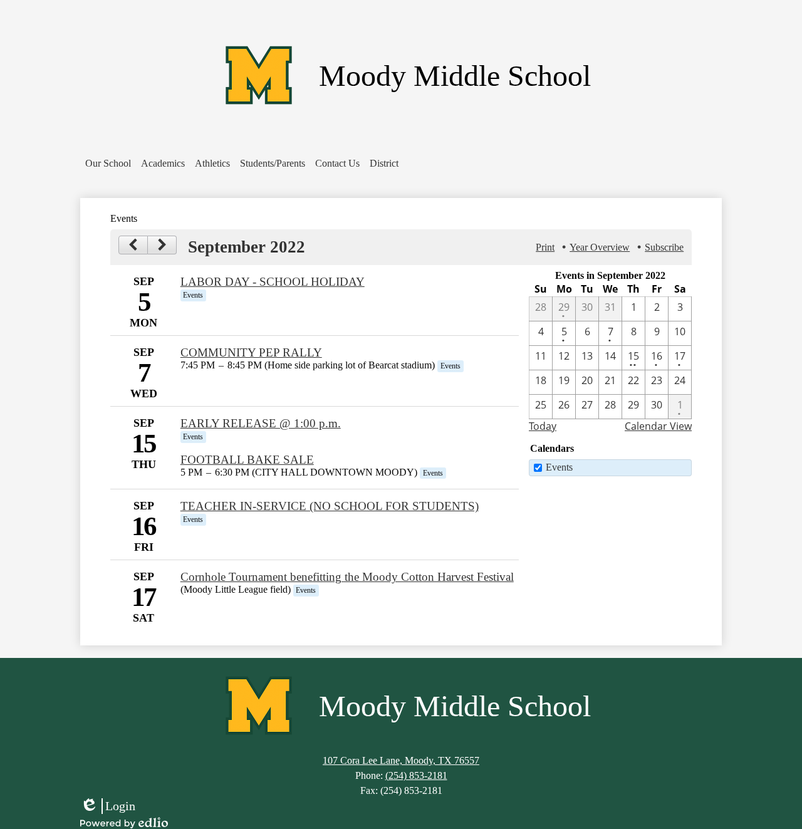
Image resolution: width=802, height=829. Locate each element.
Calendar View (658, 426)
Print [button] (545, 247)
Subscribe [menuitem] (664, 247)
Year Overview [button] (600, 247)
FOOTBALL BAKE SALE (247, 459)
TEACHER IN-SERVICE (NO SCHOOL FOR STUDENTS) (329, 506)
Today (542, 426)
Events (559, 467)
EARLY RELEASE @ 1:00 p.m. (260, 423)
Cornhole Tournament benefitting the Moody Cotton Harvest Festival (347, 576)
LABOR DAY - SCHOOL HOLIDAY (272, 281)
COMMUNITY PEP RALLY (251, 352)
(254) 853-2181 (416, 775)
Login (107, 806)
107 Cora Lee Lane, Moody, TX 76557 (401, 760)
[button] (108, 163)
